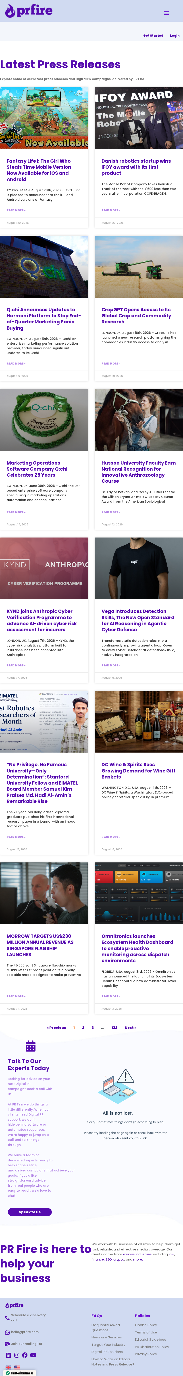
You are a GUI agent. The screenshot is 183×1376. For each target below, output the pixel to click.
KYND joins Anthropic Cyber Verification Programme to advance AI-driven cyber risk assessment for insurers (42, 620)
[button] (166, 13)
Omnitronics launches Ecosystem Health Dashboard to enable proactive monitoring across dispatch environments (137, 948)
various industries (137, 1254)
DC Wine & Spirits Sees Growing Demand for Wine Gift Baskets (138, 770)
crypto (118, 1259)
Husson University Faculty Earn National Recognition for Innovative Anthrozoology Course (139, 472)
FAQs (97, 1315)
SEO (109, 1259)
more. (138, 1259)
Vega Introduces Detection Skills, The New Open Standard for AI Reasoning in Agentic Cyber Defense (138, 620)
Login (175, 36)
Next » (130, 1027)
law (171, 1254)
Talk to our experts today (29, 1064)
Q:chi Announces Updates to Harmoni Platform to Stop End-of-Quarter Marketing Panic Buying (44, 318)
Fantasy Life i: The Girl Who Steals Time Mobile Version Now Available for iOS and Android (39, 170)
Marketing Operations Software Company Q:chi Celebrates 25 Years (37, 469)
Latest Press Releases (60, 64)
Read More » (16, 210)
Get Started (153, 36)
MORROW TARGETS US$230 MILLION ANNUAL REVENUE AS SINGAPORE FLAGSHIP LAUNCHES (40, 945)
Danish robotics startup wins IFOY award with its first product (136, 167)
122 (114, 1027)
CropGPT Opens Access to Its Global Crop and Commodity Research (136, 315)
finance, (98, 1259)
